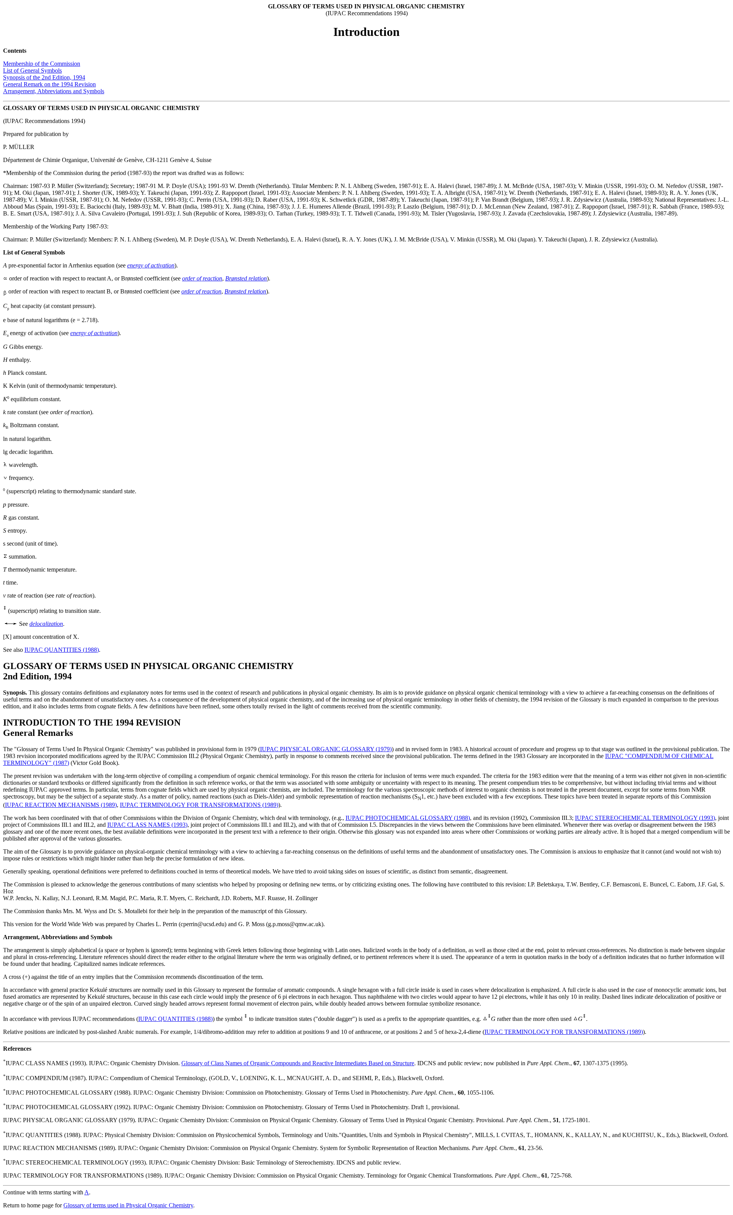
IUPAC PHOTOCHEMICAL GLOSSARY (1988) (408, 818)
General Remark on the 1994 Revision (49, 84)
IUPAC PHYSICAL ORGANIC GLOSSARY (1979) (326, 749)
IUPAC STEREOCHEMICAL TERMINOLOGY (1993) (645, 818)
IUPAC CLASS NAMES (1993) (147, 824)
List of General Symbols (32, 70)
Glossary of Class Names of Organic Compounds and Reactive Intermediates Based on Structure (297, 1063)
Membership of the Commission (41, 63)
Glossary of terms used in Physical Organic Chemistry (128, 1205)
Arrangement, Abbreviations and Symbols (53, 91)
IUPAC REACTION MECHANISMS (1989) (61, 805)
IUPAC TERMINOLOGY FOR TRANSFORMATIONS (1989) (199, 805)
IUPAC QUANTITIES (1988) (61, 649)
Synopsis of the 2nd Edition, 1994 (44, 77)
